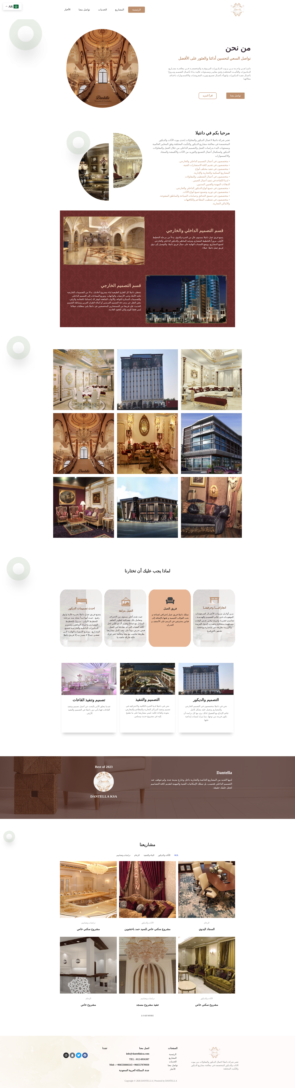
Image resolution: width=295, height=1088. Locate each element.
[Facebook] (85, 1055)
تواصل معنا (84, 9)
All (176, 855)
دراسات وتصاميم (123, 855)
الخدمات (102, 9)
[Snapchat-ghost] (72, 1055)
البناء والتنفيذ (149, 855)
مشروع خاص (88, 1004)
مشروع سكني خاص (88, 929)
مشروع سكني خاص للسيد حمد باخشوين (147, 929)
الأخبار (67, 9)
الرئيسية (136, 9)
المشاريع (119, 9)
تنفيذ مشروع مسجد (147, 1004)
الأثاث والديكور (164, 855)
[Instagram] (66, 1055)
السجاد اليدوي (207, 929)
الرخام (137, 855)
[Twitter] (78, 1055)
